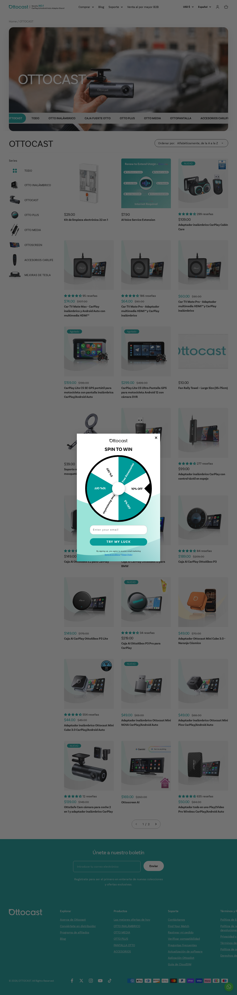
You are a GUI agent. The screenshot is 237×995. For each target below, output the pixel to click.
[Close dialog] (156, 437)
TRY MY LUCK (118, 542)
